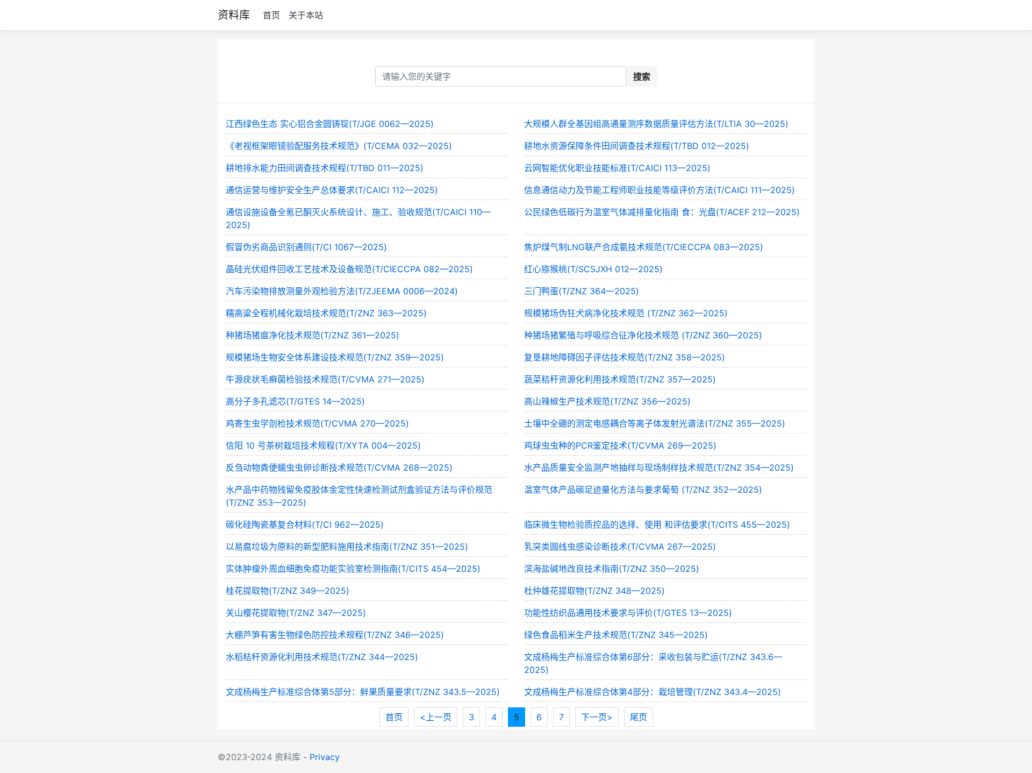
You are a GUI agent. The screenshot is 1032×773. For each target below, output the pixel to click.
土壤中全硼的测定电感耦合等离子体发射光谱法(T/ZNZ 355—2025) (654, 423)
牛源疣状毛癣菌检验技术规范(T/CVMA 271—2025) (325, 379)
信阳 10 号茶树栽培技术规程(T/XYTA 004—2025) (323, 445)
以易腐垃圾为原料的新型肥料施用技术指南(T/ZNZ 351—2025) (347, 546)
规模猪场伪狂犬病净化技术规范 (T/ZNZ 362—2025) (626, 313)
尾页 (638, 717)
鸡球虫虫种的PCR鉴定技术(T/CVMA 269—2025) (620, 445)
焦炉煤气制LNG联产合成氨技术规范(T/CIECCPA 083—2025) (643, 247)
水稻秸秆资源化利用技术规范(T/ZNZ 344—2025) (322, 656)
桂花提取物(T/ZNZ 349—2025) (287, 590)
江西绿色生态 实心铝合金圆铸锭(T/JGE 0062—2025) (330, 123)
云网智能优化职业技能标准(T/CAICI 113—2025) (617, 167)
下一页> (597, 717)
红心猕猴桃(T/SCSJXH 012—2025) (593, 269)
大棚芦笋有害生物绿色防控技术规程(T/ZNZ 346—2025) (335, 634)
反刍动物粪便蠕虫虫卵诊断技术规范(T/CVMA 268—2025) (339, 467)
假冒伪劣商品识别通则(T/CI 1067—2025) (306, 247)
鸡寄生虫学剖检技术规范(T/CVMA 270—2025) (317, 423)
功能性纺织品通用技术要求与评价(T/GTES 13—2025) (628, 612)
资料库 (234, 15)
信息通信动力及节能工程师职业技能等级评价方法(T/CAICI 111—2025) (659, 190)
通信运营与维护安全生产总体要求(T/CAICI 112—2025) (332, 190)
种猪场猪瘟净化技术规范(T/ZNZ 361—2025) (312, 335)
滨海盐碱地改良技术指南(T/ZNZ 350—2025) (611, 568)
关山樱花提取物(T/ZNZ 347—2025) (296, 612)
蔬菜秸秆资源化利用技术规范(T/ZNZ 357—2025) (620, 379)
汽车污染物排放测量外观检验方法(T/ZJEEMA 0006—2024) (342, 291)
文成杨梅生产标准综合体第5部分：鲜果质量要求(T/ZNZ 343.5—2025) (363, 691)
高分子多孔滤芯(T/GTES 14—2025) (295, 401)
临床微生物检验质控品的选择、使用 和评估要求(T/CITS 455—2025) (657, 524)
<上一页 (436, 717)
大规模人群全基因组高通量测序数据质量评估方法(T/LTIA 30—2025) (656, 123)
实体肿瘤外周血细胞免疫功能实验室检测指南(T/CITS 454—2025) (353, 568)
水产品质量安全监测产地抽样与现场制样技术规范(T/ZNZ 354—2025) (659, 467)
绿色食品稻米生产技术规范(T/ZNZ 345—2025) (616, 634)
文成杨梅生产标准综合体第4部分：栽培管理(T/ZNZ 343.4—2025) (652, 691)
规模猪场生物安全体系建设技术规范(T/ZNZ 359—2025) (335, 357)
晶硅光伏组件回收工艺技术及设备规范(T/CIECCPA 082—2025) (349, 269)
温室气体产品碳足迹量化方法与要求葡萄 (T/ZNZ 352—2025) (643, 489)
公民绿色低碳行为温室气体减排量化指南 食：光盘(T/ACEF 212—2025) (662, 212)
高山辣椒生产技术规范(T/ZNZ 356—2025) (607, 401)
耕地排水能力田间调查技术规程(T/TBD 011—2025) (325, 167)
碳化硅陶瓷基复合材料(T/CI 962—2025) (305, 524)
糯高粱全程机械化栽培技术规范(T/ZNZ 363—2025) (326, 313)
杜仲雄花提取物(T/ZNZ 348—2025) (594, 590)
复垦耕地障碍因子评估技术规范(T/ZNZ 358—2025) (624, 357)
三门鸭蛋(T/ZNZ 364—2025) (581, 291)
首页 (271, 15)
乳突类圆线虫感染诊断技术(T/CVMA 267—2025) (620, 546)
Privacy (325, 756)
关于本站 (306, 15)
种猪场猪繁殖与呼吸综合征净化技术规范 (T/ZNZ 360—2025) (643, 335)
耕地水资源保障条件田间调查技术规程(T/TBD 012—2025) (636, 145)
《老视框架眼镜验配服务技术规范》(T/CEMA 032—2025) (339, 145)
